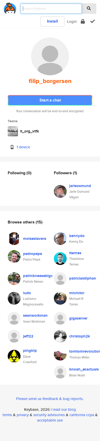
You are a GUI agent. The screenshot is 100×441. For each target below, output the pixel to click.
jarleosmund (80, 186)
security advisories (49, 414)
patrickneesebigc (38, 276)
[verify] (92, 21)
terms (7, 414)
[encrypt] (83, 21)
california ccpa (81, 414)
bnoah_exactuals (84, 369)
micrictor (76, 293)
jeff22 (28, 336)
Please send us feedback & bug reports (49, 398)
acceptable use (50, 420)
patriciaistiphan (82, 278)
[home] (10, 7)
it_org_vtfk (29, 131)
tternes (75, 253)
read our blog (64, 409)
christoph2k (79, 336)
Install (52, 21)
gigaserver (78, 318)
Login (72, 21)
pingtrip (30, 350)
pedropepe (32, 254)
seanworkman (35, 315)
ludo (27, 293)
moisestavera (34, 238)
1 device (23, 147)
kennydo (77, 236)
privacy (23, 414)
